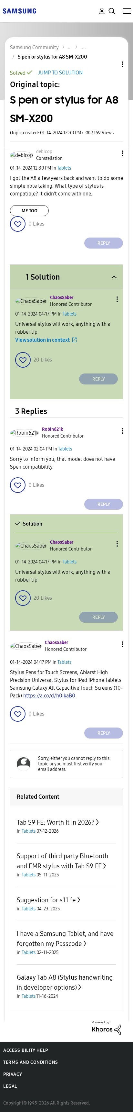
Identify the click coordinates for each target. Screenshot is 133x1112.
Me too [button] (29, 211)
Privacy (12, 1074)
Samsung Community (34, 47)
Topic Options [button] (111, 64)
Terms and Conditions (30, 1062)
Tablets (64, 168)
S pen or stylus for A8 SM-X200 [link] (52, 57)
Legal (10, 1086)
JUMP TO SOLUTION (60, 73)
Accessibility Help (25, 1050)
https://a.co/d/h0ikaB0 (49, 696)
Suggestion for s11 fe (46, 900)
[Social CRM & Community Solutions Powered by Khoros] (106, 1028)
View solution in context (42, 340)
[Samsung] (19, 10)
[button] (111, 153)
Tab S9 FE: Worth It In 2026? (56, 822)
